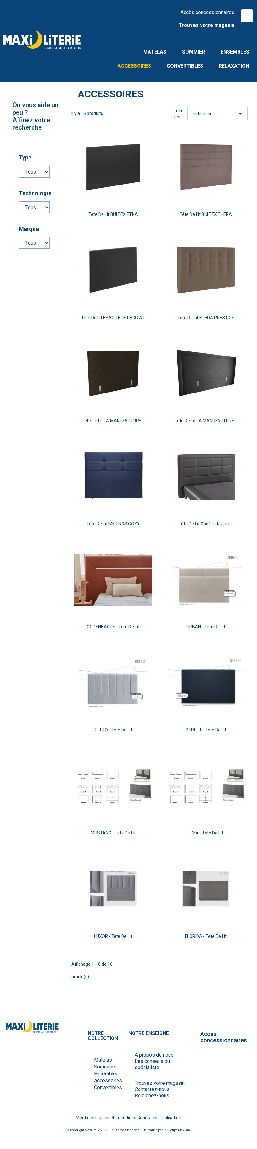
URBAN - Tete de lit (205, 626)
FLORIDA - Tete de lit (206, 936)
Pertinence (217, 113)
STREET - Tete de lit (206, 729)
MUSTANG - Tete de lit (113, 832)
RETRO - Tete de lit (113, 729)
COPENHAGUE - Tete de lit (113, 626)
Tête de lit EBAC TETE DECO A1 (113, 317)
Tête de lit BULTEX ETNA (113, 214)
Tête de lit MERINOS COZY (113, 523)
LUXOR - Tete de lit (113, 936)
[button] (247, 15)
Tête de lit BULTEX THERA (206, 214)
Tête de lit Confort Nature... (206, 523)
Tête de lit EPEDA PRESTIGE (205, 317)
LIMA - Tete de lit (206, 832)
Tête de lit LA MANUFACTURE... (113, 420)
